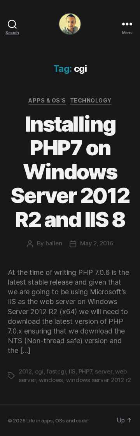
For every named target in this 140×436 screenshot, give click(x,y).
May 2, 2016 (96, 243)
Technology (91, 100)
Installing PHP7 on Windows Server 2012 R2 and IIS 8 (69, 171)
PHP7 (85, 371)
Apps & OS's (47, 100)
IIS (72, 371)
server (103, 371)
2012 (25, 371)
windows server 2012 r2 (98, 380)
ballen (54, 243)
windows (51, 380)
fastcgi (56, 371)
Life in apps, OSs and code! (57, 420)
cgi (39, 371)
